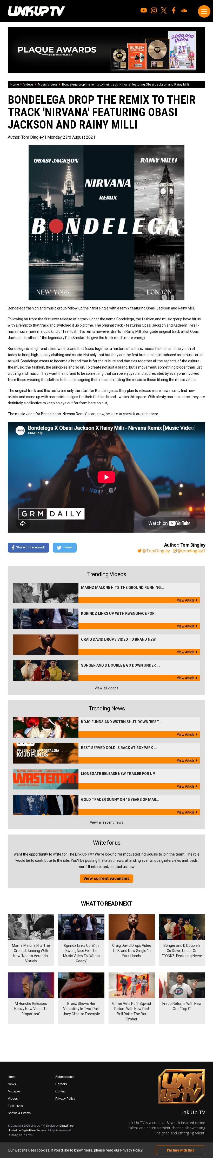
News (12, 1084)
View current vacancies (106, 878)
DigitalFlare (66, 1125)
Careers (61, 1084)
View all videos (106, 688)
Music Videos (48, 84)
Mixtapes (14, 1091)
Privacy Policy (65, 1098)
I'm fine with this (180, 1150)
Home (14, 84)
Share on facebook (30, 547)
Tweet (67, 547)
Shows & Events (19, 1113)
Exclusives (15, 1106)
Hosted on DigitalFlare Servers (27, 1130)
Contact (60, 1091)
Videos (28, 84)
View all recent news (106, 822)
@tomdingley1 (191, 551)
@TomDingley (156, 551)
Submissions (64, 1077)
